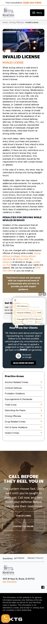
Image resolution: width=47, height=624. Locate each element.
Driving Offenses (17, 22)
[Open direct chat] (40, 294)
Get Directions (10, 581)
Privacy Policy (35, 558)
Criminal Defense (13, 388)
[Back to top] (40, 617)
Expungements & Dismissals (18, 399)
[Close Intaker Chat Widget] (44, 294)
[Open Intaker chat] (16, 326)
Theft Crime (10, 404)
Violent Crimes (12, 433)
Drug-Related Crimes (15, 421)
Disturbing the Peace (15, 410)
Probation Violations (15, 393)
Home (5, 22)
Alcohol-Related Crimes (16, 382)
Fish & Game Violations (16, 427)
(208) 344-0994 (32, 2)
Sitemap (20, 558)
